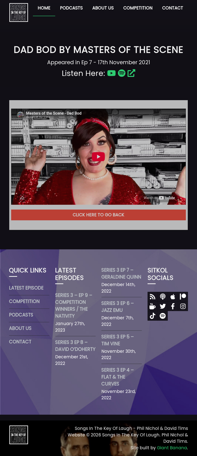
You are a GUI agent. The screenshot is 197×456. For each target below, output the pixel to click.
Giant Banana (172, 448)
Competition (138, 8)
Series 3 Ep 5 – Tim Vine (117, 340)
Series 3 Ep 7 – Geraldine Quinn (121, 273)
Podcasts (71, 8)
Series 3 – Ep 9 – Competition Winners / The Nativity (73, 305)
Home (44, 8)
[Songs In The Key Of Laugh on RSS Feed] (153, 296)
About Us (103, 8)
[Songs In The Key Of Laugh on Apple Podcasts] (173, 296)
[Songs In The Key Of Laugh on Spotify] (163, 315)
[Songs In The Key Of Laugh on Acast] (163, 296)
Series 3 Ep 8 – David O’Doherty (75, 345)
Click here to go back (98, 215)
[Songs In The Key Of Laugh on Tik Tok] (153, 315)
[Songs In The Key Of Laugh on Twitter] (163, 306)
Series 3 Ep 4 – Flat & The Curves (117, 377)
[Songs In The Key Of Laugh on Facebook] (173, 306)
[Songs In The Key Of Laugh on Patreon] (183, 296)
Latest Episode (26, 288)
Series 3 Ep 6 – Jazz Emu (117, 306)
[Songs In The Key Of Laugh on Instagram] (183, 306)
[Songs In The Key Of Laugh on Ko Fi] (153, 306)
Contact (172, 8)
